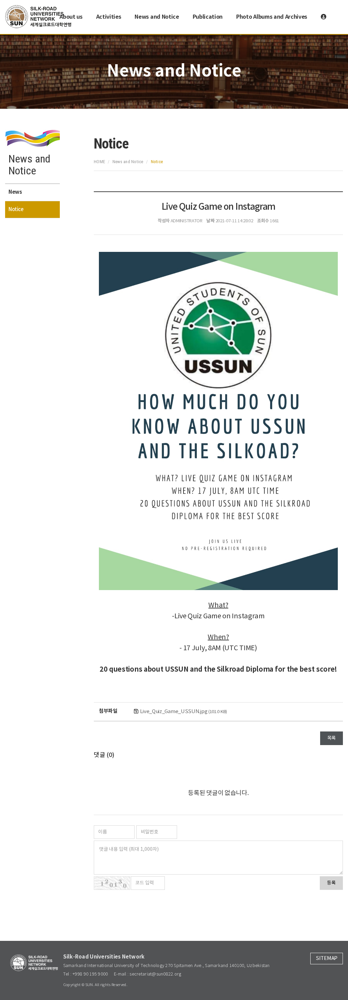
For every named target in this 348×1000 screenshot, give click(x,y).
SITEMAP (326, 958)
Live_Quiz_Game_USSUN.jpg (183, 711)
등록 (331, 883)
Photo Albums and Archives (271, 17)
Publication (208, 17)
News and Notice (157, 17)
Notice (15, 209)
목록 (331, 738)
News (15, 192)
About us (70, 17)
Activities (108, 17)
